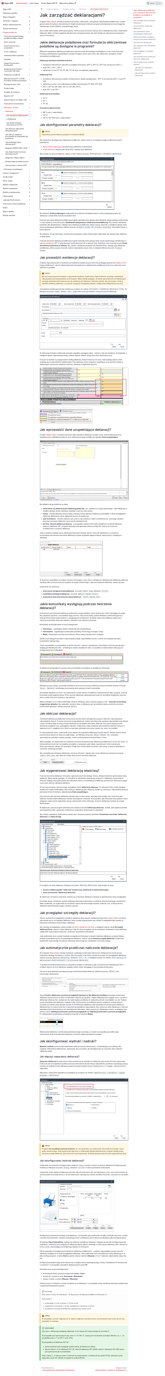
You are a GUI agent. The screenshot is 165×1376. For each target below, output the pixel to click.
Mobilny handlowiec (10, 188)
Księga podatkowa (10, 32)
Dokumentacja (21, 3)
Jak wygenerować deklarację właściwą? (144, 47)
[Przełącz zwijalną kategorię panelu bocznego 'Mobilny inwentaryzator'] (29, 192)
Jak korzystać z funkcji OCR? (16, 165)
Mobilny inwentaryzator (11, 192)
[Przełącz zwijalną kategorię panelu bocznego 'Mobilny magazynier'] (29, 184)
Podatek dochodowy (12, 92)
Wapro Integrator (9, 17)
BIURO (82, 134)
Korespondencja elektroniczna (16, 161)
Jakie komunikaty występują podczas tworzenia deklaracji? (144, 38)
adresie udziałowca (47, 243)
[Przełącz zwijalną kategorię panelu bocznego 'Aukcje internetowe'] (29, 28)
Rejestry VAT (9, 96)
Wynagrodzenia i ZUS (12, 84)
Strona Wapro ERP (48, 3)
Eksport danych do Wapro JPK (15, 100)
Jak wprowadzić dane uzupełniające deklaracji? (142, 32)
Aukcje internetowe (10, 28)
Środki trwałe (9, 88)
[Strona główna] (41, 9)
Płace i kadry (8, 181)
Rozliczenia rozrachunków (14, 104)
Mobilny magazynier (10, 185)
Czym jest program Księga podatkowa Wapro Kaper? (14, 37)
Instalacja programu (10, 13)
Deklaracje (9, 111)
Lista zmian (34, 3)
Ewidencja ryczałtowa (12, 75)
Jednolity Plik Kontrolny (11, 200)
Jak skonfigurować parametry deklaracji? (144, 22)
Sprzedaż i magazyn (10, 21)
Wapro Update (8, 211)
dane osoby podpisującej (52, 147)
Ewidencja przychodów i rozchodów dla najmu (13, 70)
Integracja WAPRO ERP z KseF (16, 148)
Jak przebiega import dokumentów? (13, 143)
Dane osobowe (9, 42)
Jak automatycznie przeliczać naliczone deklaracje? (144, 58)
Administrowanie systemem (14, 55)
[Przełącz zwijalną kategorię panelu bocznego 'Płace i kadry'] (29, 181)
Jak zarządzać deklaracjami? (17, 115)
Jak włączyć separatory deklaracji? (144, 69)
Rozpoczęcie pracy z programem (12, 47)
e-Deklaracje (11, 119)
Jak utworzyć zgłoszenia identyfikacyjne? (14, 130)
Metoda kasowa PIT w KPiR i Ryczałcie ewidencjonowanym (15, 80)
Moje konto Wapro (66, 3)
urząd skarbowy (49, 149)
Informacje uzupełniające (13, 169)
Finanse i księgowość (11, 173)
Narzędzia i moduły (11, 107)
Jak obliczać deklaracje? (142, 42)
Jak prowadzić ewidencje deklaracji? (142, 27)
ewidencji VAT (121, 263)
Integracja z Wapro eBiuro (15, 158)
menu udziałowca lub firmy (84, 927)
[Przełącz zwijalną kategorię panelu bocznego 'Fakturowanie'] (29, 196)
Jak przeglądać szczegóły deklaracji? (143, 52)
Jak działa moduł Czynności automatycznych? (15, 153)
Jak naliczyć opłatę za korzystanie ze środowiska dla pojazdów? (16, 136)
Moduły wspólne (9, 215)
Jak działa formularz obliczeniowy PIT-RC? (14, 124)
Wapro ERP (7, 9)
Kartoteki (7, 59)
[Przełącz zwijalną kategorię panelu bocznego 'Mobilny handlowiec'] (29, 188)
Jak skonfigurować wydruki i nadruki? (143, 63)
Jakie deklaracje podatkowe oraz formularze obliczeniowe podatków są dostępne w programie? (144, 13)
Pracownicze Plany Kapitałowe (14, 204)
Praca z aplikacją (10, 52)
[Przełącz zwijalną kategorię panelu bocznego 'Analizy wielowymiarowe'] (29, 24)
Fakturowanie (8, 196)
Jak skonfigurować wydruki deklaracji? (145, 74)
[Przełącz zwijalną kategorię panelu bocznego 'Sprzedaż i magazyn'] (29, 21)
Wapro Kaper (51, 22)
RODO (5, 208)
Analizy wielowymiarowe (12, 25)
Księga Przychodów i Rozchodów (12, 64)
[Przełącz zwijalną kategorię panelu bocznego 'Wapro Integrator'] (29, 17)
